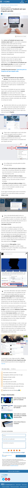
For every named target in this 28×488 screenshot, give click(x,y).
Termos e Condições (5, 486)
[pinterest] (9, 479)
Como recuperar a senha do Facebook (20, 407)
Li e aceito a (7, 456)
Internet (2, 5)
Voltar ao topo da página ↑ (14, 471)
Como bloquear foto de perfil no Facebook (20, 399)
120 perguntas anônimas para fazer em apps (13, 375)
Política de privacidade (15, 486)
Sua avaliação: (6, 452)
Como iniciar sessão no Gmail (9, 373)
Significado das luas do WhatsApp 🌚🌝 (12, 390)
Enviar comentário (20, 456)
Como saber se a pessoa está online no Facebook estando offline (20, 415)
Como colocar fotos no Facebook (19, 423)
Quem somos (18, 484)
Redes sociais (6, 5)
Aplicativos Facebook (14, 5)
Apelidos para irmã (7, 379)
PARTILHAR (22, 2)
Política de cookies (23, 486)
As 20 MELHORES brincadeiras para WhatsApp (13, 384)
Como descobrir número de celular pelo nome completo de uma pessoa (13, 387)
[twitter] (3, 479)
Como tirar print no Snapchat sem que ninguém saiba (13, 70)
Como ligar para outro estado (9, 382)
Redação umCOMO (7, 14)
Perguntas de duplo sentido (9, 377)
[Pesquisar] (26, 2)
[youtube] (6, 479)
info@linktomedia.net (14, 465)
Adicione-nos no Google (21, 36)
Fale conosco (24, 484)
